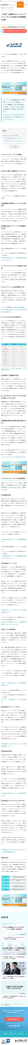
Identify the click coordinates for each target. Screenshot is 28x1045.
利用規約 (11, 1033)
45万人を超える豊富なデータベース (12, 138)
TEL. (14, 1025)
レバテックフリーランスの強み (10, 135)
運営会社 (6, 1033)
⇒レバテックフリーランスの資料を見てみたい (13, 457)
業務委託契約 (11, 10)
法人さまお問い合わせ (19, 1033)
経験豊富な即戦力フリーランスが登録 (13, 141)
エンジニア (4, 10)
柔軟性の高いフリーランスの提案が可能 (13, 143)
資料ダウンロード (13, 5)
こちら (7, 117)
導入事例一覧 (15, 487)
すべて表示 (14, 146)
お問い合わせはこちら (14, 1019)
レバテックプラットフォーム (15, 435)
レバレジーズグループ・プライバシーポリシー (14, 1034)
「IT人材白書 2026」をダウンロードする (14, 31)
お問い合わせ (20, 4)
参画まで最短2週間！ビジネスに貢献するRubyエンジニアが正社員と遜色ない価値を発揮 (14, 310)
